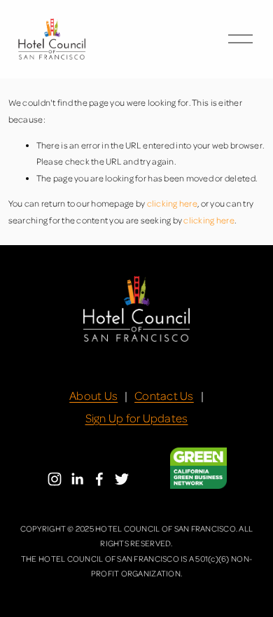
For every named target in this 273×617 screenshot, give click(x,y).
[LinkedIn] (77, 479)
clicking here (172, 203)
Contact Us (164, 395)
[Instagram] (55, 479)
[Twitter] (122, 479)
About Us (93, 395)
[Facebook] (99, 479)
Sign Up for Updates (136, 417)
